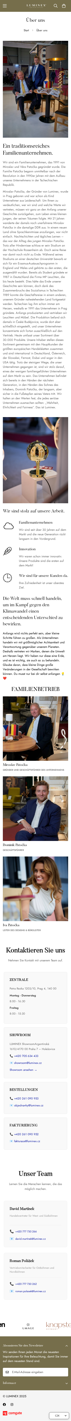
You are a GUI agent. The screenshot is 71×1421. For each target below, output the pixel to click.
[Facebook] (4, 1404)
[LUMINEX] (35, 6)
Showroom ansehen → (23, 1070)
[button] (63, 5)
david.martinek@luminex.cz (30, 1239)
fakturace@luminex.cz (27, 1141)
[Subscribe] (64, 1372)
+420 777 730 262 (26, 1284)
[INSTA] (11, 1404)
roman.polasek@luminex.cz (30, 1291)
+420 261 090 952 (26, 1134)
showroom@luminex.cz (28, 1063)
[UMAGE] (19, 1326)
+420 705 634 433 (26, 1056)
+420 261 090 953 (26, 1098)
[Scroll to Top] (64, 1401)
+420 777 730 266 (26, 1231)
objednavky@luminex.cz (28, 1105)
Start (26, 30)
